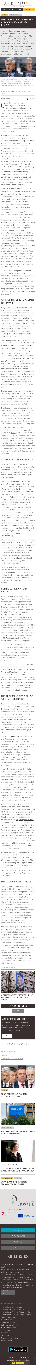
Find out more (6, 1292)
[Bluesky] (20, 1256)
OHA (14, 433)
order (3, 942)
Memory (4, 1333)
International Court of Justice (12, 1310)
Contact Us (18, 1248)
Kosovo (4, 15)
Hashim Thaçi (6, 1055)
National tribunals (8, 1323)
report (3, 868)
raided (25, 792)
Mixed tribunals (15, 15)
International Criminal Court (12, 1307)
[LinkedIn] (10, 1256)
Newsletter (18, 1230)
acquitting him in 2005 (25, 820)
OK (13, 1363)
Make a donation (18, 1236)
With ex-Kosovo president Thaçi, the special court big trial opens (17, 997)
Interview (17, 1178)
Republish (18, 1011)
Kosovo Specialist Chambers (12, 1058)
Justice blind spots (8, 1341)
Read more (19, 1363)
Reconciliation (6, 1335)
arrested (4, 772)
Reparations (5, 1330)
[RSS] (26, 1256)
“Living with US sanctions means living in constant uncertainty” (17, 1169)
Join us (7, 1035)
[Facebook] (15, 1256)
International (7, 1178)
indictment (5, 204)
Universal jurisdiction (9, 1325)
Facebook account (20, 690)
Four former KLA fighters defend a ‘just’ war (14, 1095)
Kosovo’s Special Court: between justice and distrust (18, 1132)
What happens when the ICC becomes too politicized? (14, 1182)
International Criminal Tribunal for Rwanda (18, 1312)
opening (9, 340)
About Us (18, 1242)
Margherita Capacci (8, 91)
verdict (13, 736)
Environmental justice (9, 1338)
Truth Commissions (8, 1328)
